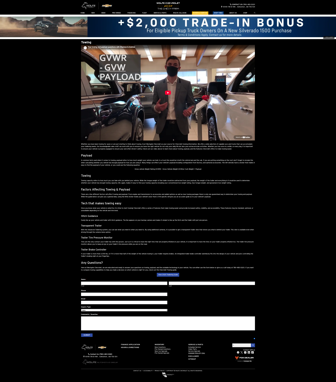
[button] (82, 13)
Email (83, 299)
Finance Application (130, 344)
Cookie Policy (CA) (196, 353)
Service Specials (194, 351)
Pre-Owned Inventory (162, 349)
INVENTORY (159, 344)
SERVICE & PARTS (195, 344)
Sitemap (192, 359)
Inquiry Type (86, 307)
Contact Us (137, 370)
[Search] (253, 345)
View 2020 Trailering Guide (168, 275)
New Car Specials (161, 351)
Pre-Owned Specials (162, 353)
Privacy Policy (160, 370)
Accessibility (148, 370)
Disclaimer (193, 356)
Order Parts (192, 349)
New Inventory (160, 347)
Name (84, 279)
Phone (83, 290)
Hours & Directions (130, 347)
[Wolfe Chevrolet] (97, 5)
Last (170, 286)
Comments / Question (90, 314)
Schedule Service (194, 347)
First (82, 286)
